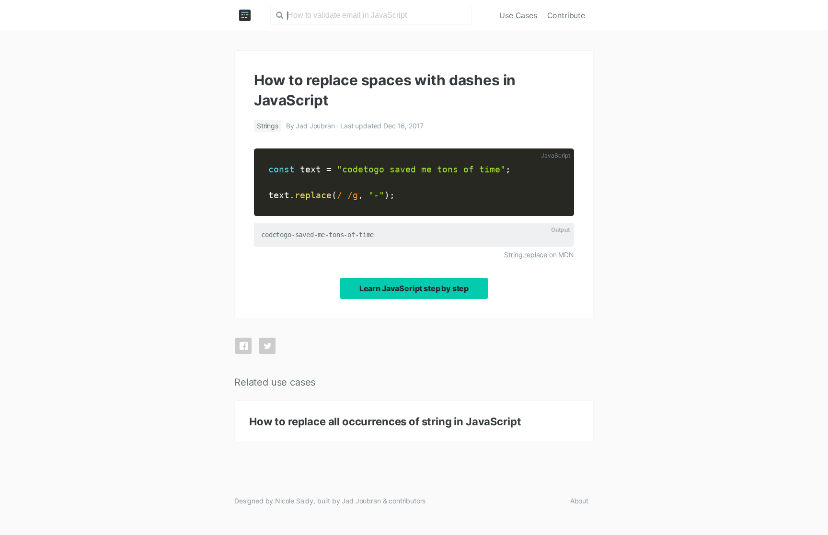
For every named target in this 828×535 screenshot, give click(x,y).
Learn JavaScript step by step (414, 288)
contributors (407, 501)
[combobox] (371, 15)
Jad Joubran (361, 501)
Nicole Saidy (294, 501)
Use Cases (518, 15)
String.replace (525, 254)
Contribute (566, 15)
